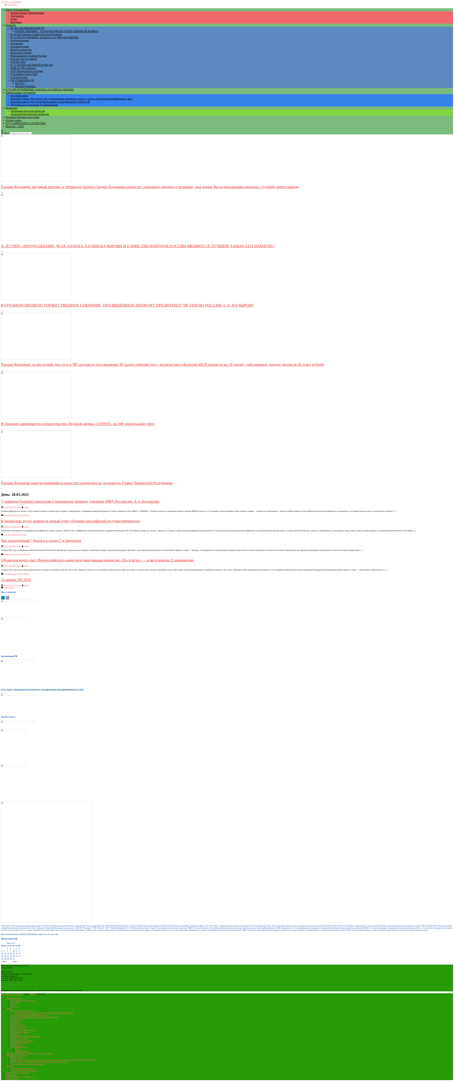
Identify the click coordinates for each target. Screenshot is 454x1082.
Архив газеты (13, 120)
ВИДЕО (19, 83)
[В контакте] (7, 597)
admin (26, 507)
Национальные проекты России (28, 55)
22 (8, 956)
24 (14, 956)
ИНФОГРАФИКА (25, 86)
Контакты (16, 22)
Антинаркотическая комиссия (27, 111)
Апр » (15, 961)
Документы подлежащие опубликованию (34, 104)
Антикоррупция (19, 46)
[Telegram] (3, 597)
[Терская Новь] (10, 5)
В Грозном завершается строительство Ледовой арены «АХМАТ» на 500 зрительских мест (78, 424)
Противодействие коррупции (22, 117)
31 (14, 959)
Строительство (19, 77)
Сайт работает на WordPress (12, 994)
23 (11, 956)
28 (5, 959)
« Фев (3, 961)
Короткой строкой (20, 52)
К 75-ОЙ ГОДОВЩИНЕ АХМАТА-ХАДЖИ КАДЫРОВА (40, 89)
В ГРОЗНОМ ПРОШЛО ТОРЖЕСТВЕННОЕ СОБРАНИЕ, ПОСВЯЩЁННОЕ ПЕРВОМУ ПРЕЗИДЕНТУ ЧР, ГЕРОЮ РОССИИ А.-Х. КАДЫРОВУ (127, 305)
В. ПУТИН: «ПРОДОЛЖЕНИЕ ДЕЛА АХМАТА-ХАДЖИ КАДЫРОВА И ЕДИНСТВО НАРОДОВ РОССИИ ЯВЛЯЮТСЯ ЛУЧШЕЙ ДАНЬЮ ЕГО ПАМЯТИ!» (138, 246)
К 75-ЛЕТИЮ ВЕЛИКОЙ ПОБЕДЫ (31, 64)
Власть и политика (21, 49)
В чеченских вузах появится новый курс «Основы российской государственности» (70, 521)
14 (5, 953)
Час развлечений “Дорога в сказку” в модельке (41, 540)
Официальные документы (20, 92)
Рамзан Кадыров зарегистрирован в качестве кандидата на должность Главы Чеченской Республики (87, 483)
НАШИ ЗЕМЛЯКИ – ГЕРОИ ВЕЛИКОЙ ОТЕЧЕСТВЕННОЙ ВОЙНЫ (56, 31)
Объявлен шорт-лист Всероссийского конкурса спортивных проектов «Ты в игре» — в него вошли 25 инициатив (97, 560)
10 (14, 951)
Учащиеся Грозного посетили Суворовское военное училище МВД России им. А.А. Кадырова (80, 501)
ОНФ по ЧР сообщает (23, 68)
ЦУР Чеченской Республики (26, 71)
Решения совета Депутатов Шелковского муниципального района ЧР (50, 101)
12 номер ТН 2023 (16, 580)
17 (14, 953)
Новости (11, 25)
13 (2, 953)
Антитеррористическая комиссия (29, 114)
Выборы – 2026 (15, 126)
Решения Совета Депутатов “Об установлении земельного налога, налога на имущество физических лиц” (71, 98)
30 (11, 959)
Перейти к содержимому (11, 2)
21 (5, 956)
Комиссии (11, 107)
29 (8, 959)
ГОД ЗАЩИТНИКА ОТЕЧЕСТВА (26, 123)
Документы (17, 15)
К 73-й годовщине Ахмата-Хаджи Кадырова (36, 34)
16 (11, 953)
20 (2, 956)
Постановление (19, 95)
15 (8, 953)
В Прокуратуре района (23, 58)
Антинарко (16, 43)
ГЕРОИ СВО (17, 61)
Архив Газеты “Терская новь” (27, 12)
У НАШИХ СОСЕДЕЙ (23, 74)
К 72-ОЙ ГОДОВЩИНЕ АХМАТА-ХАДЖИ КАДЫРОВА (44, 37)
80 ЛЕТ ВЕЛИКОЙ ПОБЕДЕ (27, 28)
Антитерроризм (19, 40)
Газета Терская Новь (17, 9)
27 (2, 959)
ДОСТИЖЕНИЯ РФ (22, 80)
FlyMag (32, 994)
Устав (13, 18)
